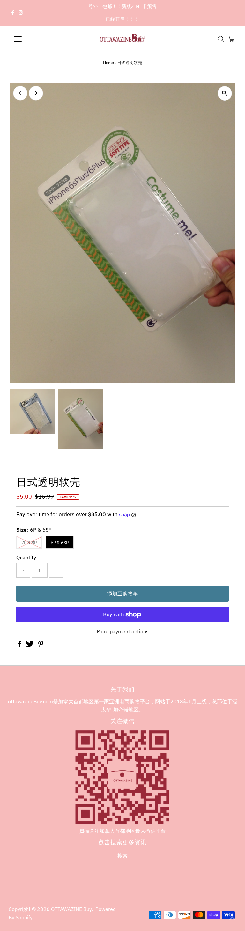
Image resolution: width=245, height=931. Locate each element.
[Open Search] (221, 39)
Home (108, 62)
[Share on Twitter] (30, 645)
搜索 (122, 856)
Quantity (26, 557)
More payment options (123, 631)
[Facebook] (13, 12)
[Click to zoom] (225, 93)
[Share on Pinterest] (40, 645)
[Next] (36, 93)
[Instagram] (21, 12)
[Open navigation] (36, 39)
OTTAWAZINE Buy (71, 909)
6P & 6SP (60, 543)
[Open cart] (231, 39)
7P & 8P (29, 543)
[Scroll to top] (232, 918)
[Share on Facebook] (20, 645)
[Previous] (20, 93)
